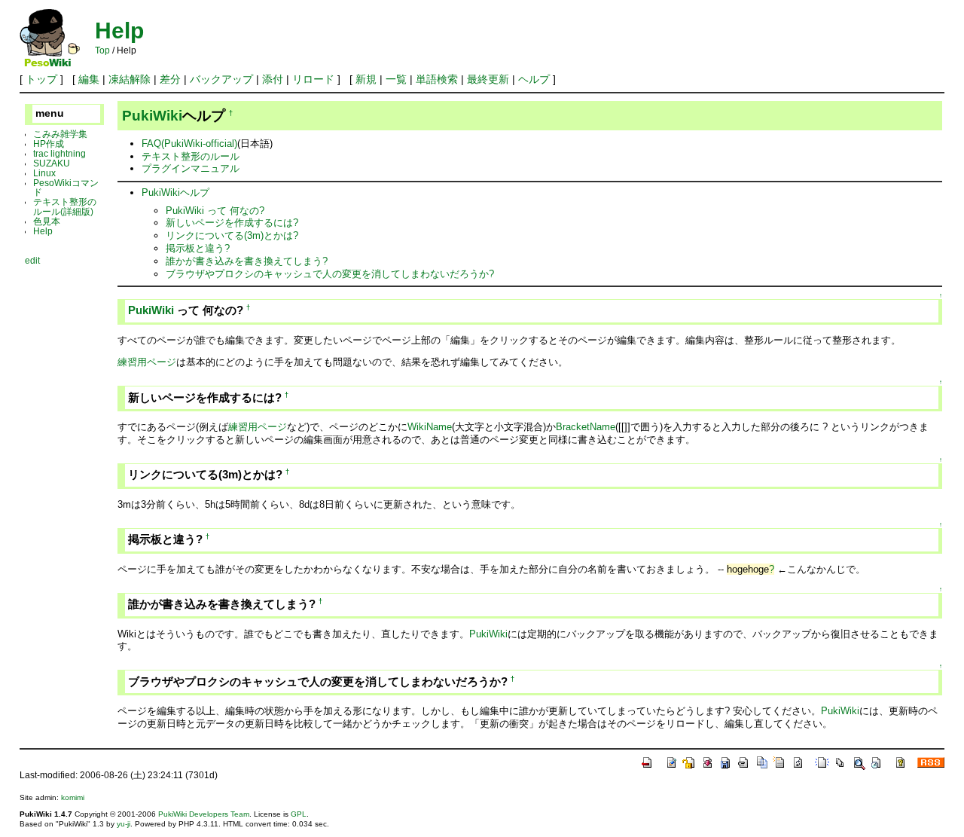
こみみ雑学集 (60, 134)
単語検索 (437, 79)
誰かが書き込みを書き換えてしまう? (247, 261)
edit (32, 260)
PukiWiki (152, 115)
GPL (299, 814)
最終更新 (488, 79)
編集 (88, 79)
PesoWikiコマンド (66, 187)
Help (119, 30)
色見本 (46, 221)
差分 (170, 79)
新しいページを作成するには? (232, 222)
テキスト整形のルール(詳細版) (64, 206)
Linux (44, 173)
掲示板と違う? (198, 248)
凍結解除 (129, 79)
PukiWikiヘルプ (175, 192)
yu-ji (123, 824)
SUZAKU (51, 163)
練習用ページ (146, 362)
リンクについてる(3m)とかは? (232, 235)
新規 (366, 79)
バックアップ (221, 79)
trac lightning (59, 153)
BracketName (585, 426)
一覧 (396, 79)
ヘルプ (534, 79)
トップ (41, 79)
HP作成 (48, 143)
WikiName (429, 426)
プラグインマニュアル (190, 168)
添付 (272, 79)
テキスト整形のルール (190, 156)
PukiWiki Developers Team (203, 814)
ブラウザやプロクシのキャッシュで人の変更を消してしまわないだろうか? (330, 274)
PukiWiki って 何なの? (215, 210)
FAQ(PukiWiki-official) (189, 143)
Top (102, 50)
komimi (72, 797)
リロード (313, 79)
